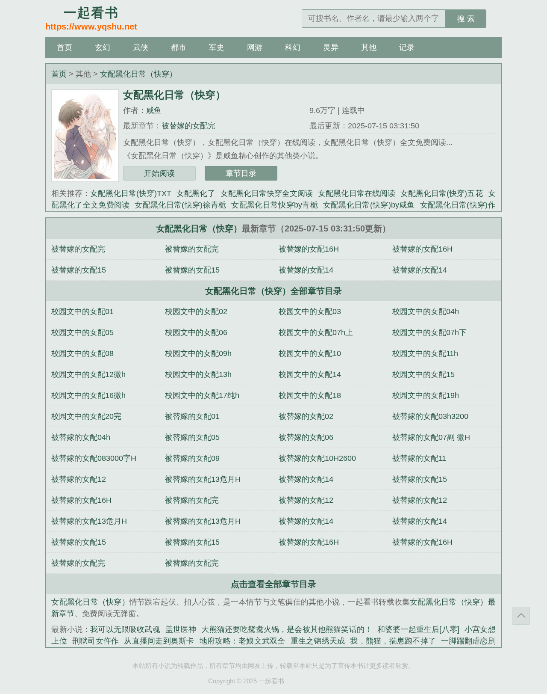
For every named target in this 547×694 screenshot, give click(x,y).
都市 (178, 47)
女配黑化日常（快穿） (138, 74)
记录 (407, 47)
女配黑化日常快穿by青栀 (274, 205)
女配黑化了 (195, 193)
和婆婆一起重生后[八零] (418, 629)
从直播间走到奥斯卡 (159, 641)
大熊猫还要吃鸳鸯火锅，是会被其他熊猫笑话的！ (286, 629)
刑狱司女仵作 (95, 641)
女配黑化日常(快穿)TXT (131, 193)
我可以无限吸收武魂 (125, 629)
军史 (216, 47)
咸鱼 (154, 110)
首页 (64, 47)
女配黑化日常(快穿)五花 (441, 193)
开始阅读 (159, 173)
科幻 (292, 47)
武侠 (140, 47)
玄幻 (102, 47)
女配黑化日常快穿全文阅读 (267, 193)
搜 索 (466, 19)
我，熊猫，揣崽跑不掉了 (393, 641)
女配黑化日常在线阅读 (356, 193)
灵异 (330, 47)
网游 (254, 47)
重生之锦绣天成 (318, 641)
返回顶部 (521, 616)
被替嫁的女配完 (188, 126)
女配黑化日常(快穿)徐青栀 (180, 205)
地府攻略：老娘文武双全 (242, 641)
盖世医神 (181, 629)
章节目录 (241, 173)
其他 (368, 47)
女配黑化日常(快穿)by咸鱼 (369, 205)
